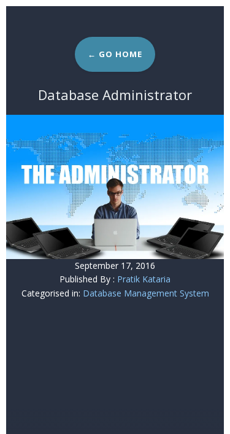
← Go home (115, 54)
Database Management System (146, 293)
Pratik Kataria (144, 279)
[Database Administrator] (115, 187)
